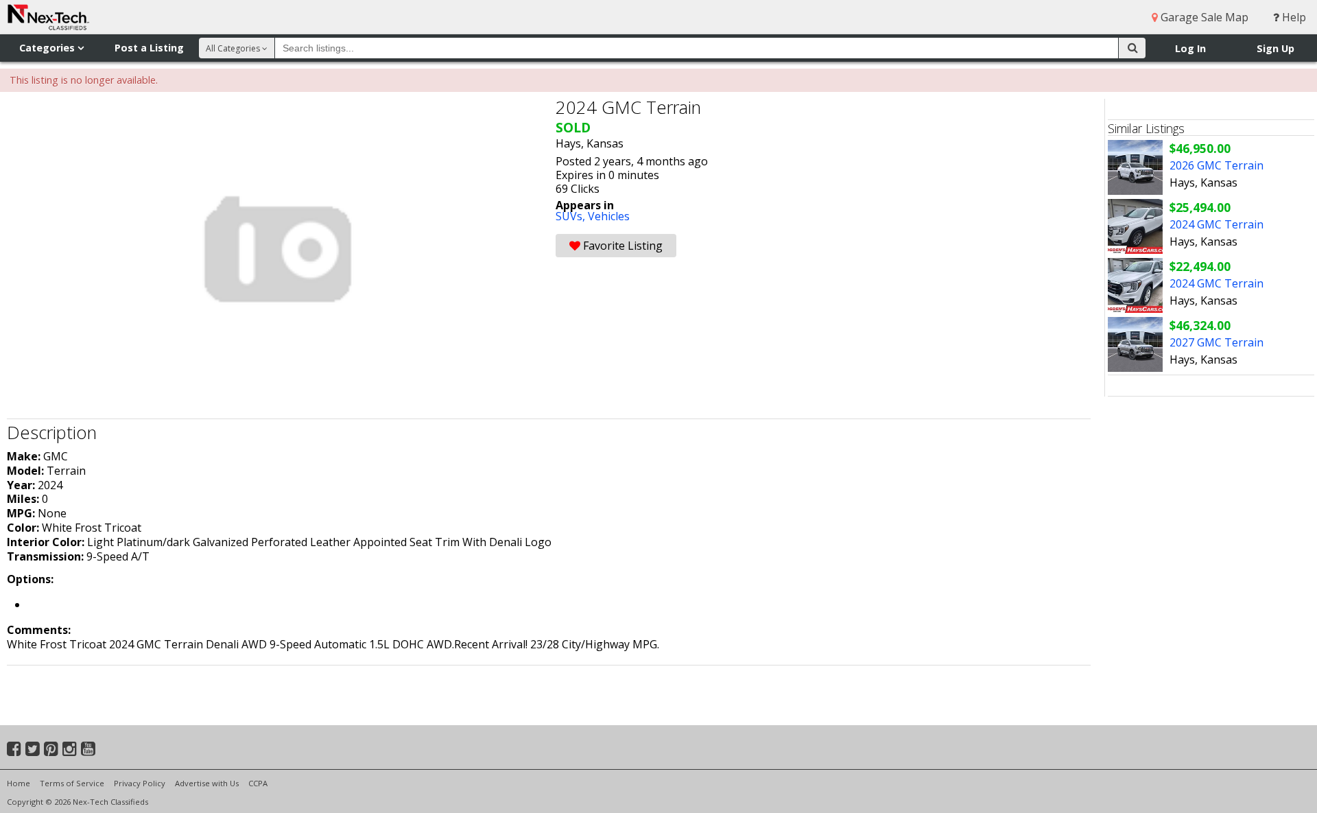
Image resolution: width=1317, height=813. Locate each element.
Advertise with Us (207, 783)
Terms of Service (72, 783)
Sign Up (1275, 48)
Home (18, 783)
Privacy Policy (139, 783)
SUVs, (572, 216)
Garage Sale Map (1203, 17)
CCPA (258, 783)
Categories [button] (48, 47)
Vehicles (609, 216)
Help (1292, 17)
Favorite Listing (621, 245)
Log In (1190, 48)
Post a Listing (149, 47)
